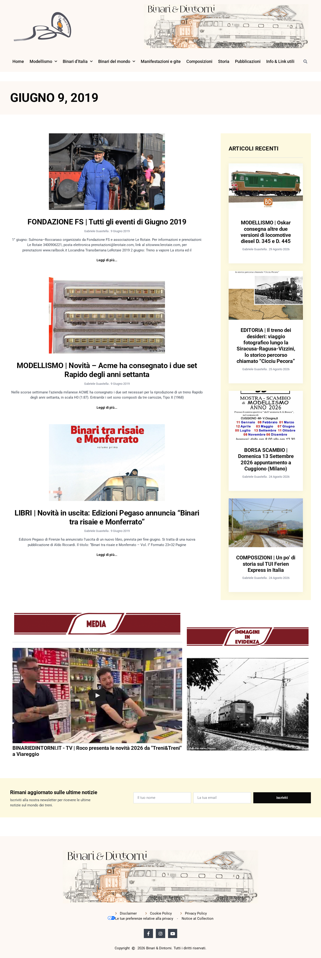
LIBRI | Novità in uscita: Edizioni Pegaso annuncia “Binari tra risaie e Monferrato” (107, 517)
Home (18, 61)
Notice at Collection (197, 918)
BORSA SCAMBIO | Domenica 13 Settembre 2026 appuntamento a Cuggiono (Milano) (266, 459)
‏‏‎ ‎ (12, 764)
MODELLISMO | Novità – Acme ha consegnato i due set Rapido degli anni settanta (107, 370)
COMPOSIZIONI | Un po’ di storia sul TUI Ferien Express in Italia (265, 564)
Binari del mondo (114, 61)
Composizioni (199, 61)
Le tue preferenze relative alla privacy (144, 918)
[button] (305, 61)
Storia (223, 61)
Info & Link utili (280, 61)
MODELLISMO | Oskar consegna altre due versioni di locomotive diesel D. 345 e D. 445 (266, 232)
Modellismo (41, 61)
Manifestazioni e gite (161, 61)
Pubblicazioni (248, 61)
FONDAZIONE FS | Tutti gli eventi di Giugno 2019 (106, 221)
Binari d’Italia (75, 61)
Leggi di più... (107, 260)
